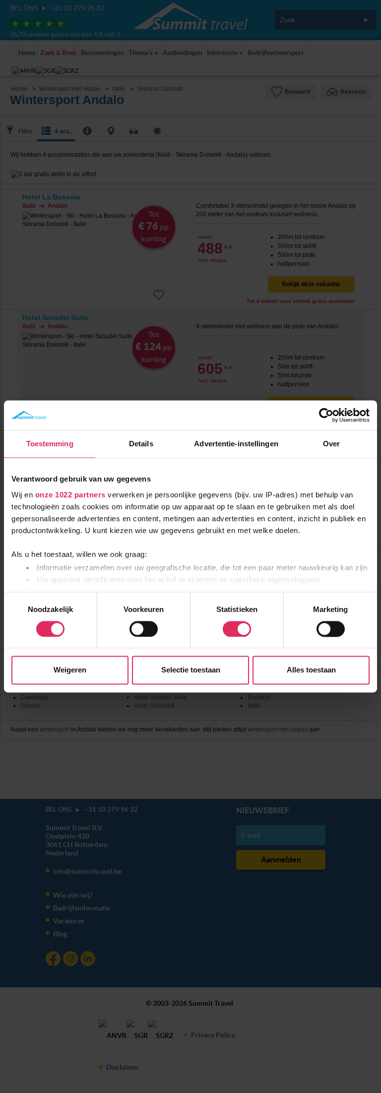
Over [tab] (331, 443)
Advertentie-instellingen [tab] (236, 443)
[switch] (143, 629)
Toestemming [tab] (49, 443)
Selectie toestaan (190, 670)
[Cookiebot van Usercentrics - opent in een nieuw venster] (326, 415)
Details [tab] (141, 443)
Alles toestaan (311, 670)
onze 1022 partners (70, 494)
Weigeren (70, 670)
